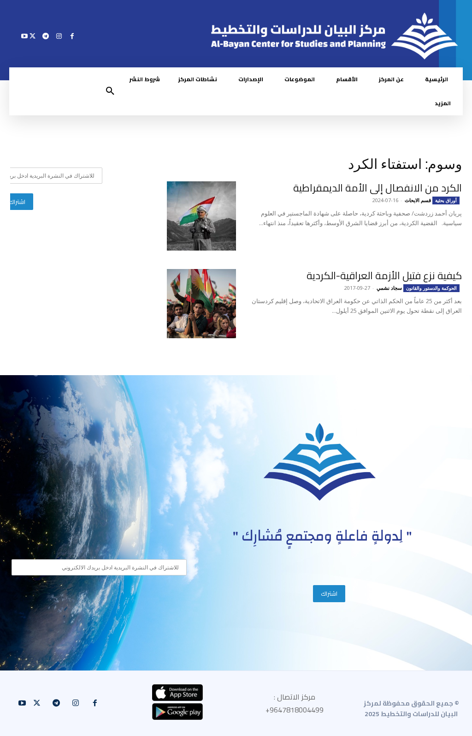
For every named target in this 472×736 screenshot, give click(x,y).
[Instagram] (59, 36)
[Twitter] (32, 36)
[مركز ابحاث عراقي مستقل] (320, 462)
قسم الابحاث (418, 200)
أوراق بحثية (446, 200)
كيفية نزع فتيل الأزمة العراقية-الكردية (384, 275)
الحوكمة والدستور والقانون (431, 288)
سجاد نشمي (389, 287)
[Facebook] (72, 36)
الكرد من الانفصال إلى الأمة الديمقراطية (377, 187)
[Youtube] (25, 36)
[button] (110, 91)
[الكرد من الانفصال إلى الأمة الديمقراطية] (201, 216)
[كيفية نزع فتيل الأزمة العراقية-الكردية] (201, 303)
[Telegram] (46, 36)
